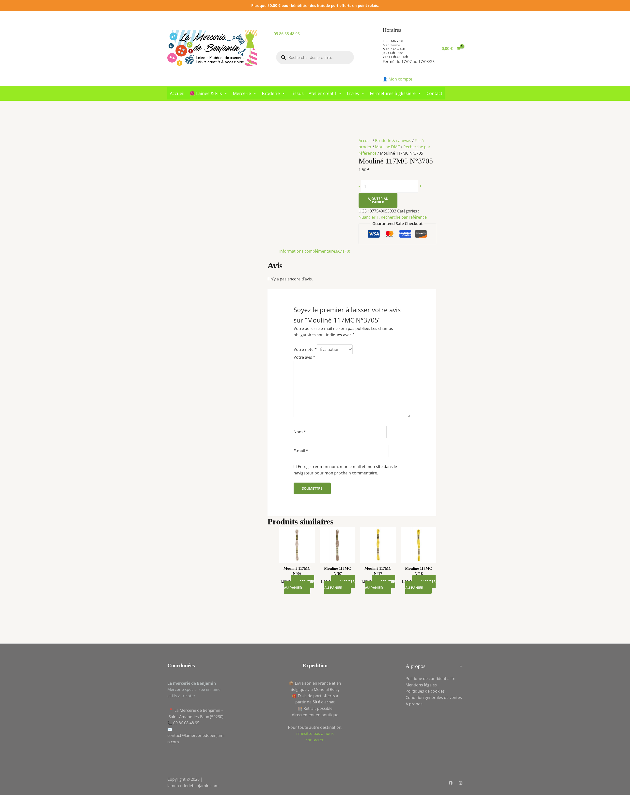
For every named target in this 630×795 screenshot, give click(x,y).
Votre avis (304, 357)
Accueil (177, 93)
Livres (353, 93)
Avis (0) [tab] (343, 251)
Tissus (297, 93)
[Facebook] (451, 783)
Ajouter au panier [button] (299, 584)
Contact (434, 93)
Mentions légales (421, 685)
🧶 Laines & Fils (205, 93)
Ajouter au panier (378, 200)
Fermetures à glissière (393, 93)
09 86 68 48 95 (287, 33)
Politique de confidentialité (430, 678)
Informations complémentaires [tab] (308, 251)
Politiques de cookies (425, 691)
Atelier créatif (322, 93)
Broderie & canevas (393, 140)
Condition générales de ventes (434, 697)
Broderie (271, 93)
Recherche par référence (404, 217)
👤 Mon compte (397, 79)
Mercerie (242, 93)
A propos (414, 704)
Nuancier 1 (369, 217)
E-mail (301, 451)
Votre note (305, 349)
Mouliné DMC (387, 146)
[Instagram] (461, 783)
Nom (300, 432)
